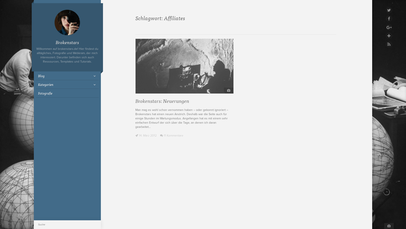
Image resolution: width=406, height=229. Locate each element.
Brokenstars (67, 42)
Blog (41, 75)
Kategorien (45, 84)
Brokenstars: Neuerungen (162, 100)
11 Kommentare (173, 135)
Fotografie (45, 93)
